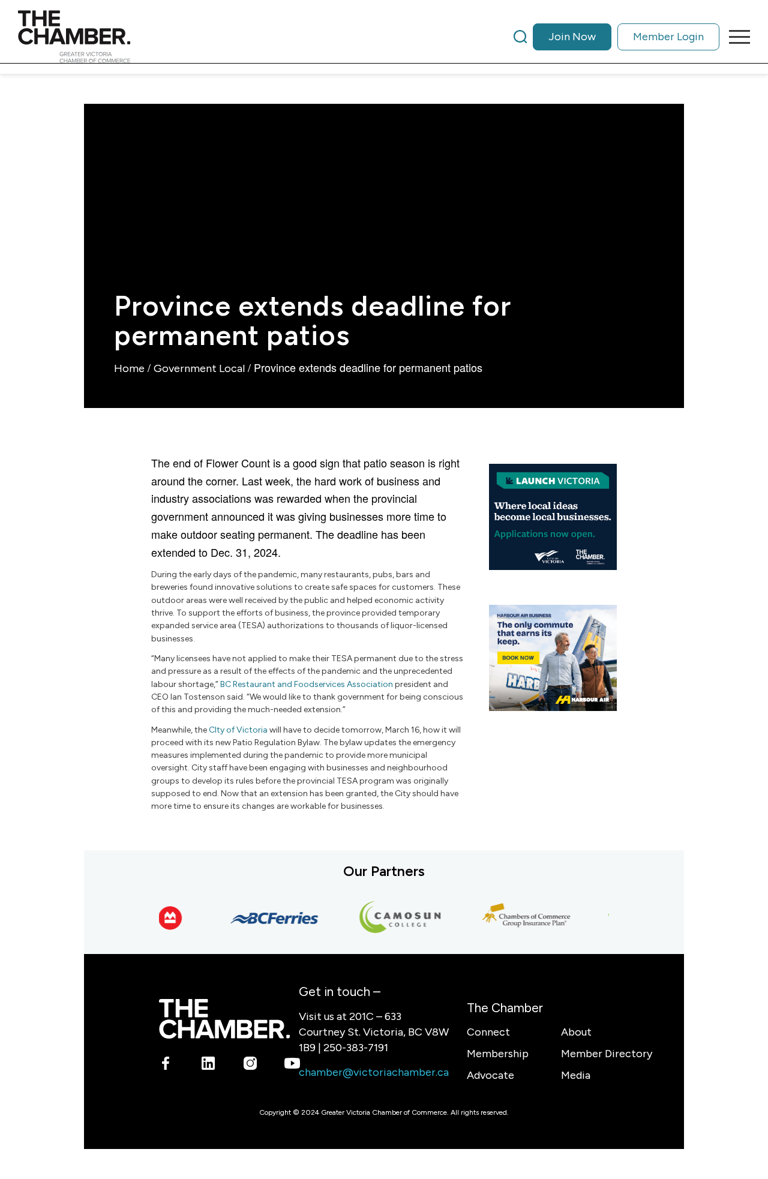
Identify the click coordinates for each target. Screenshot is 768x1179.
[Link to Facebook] (166, 1066)
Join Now (572, 36)
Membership (498, 1053)
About (576, 1032)
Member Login (668, 36)
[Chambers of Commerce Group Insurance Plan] (519, 918)
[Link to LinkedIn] (208, 1066)
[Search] (520, 36)
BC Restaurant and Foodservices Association (306, 684)
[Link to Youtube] (292, 1066)
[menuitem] (616, 36)
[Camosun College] (393, 918)
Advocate (490, 1075)
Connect (488, 1032)
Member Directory (606, 1053)
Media (575, 1075)
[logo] (74, 36)
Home (129, 368)
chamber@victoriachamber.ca (374, 1072)
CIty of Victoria (238, 730)
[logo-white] (224, 1019)
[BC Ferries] (267, 918)
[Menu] (735, 36)
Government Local (199, 368)
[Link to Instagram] (250, 1066)
